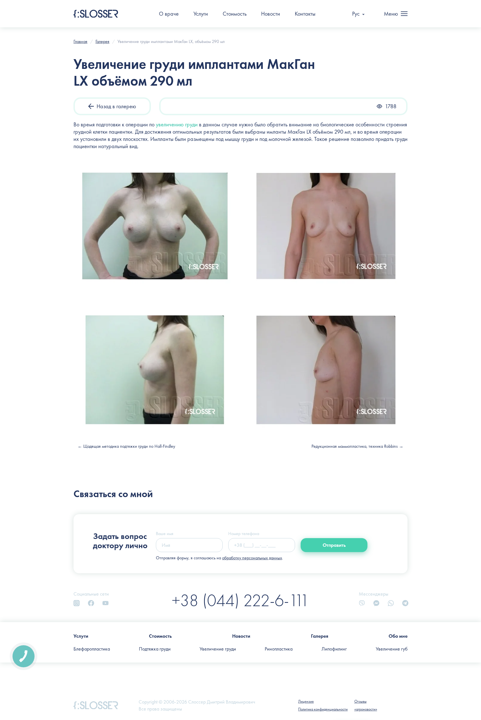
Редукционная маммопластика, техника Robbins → (357, 446)
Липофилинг (334, 649)
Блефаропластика (91, 649)
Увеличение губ (392, 649)
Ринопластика (279, 649)
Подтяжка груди (155, 649)
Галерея (319, 636)
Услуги (200, 13)
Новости (270, 13)
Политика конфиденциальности (323, 709)
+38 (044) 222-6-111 (240, 600)
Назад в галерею (116, 106)
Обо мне (398, 636)
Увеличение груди (218, 649)
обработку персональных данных (252, 558)
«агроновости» (365, 709)
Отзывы (360, 701)
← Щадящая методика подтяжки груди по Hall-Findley (126, 446)
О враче (169, 13)
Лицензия (306, 701)
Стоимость (235, 13)
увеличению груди (177, 124)
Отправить (334, 545)
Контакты (305, 13)
